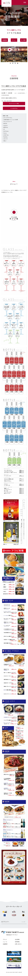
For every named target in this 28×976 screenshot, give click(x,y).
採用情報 (17, 941)
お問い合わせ (18, 944)
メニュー (14, 40)
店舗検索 (5, 944)
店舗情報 (4, 40)
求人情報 (23, 40)
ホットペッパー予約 (14, 103)
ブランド (5, 939)
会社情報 (17, 939)
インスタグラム (14, 108)
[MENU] (25, 2)
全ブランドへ (5, 922)
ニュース (5, 941)
